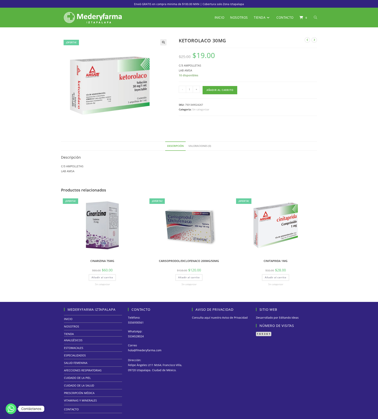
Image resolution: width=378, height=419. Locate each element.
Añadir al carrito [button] (102, 277)
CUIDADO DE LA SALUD (79, 385)
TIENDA (69, 334)
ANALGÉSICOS (73, 340)
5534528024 (136, 336)
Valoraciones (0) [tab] (199, 146)
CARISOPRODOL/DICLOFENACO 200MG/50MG (189, 261)
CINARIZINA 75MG (102, 261)
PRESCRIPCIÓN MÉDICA (79, 393)
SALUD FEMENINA (75, 363)
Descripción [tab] (175, 146)
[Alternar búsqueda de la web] (315, 17)
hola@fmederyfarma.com (144, 350)
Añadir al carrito (220, 90)
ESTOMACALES (73, 348)
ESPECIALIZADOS (75, 355)
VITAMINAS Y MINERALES (80, 400)
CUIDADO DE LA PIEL (77, 378)
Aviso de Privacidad (235, 317)
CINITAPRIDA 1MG (275, 261)
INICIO (68, 319)
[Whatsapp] (11, 408)
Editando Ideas (289, 317)
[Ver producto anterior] (307, 40)
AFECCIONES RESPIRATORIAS (83, 370)
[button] (163, 42)
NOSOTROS (71, 326)
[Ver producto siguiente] (314, 40)
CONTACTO (71, 409)
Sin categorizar (200, 109)
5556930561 (136, 322)
